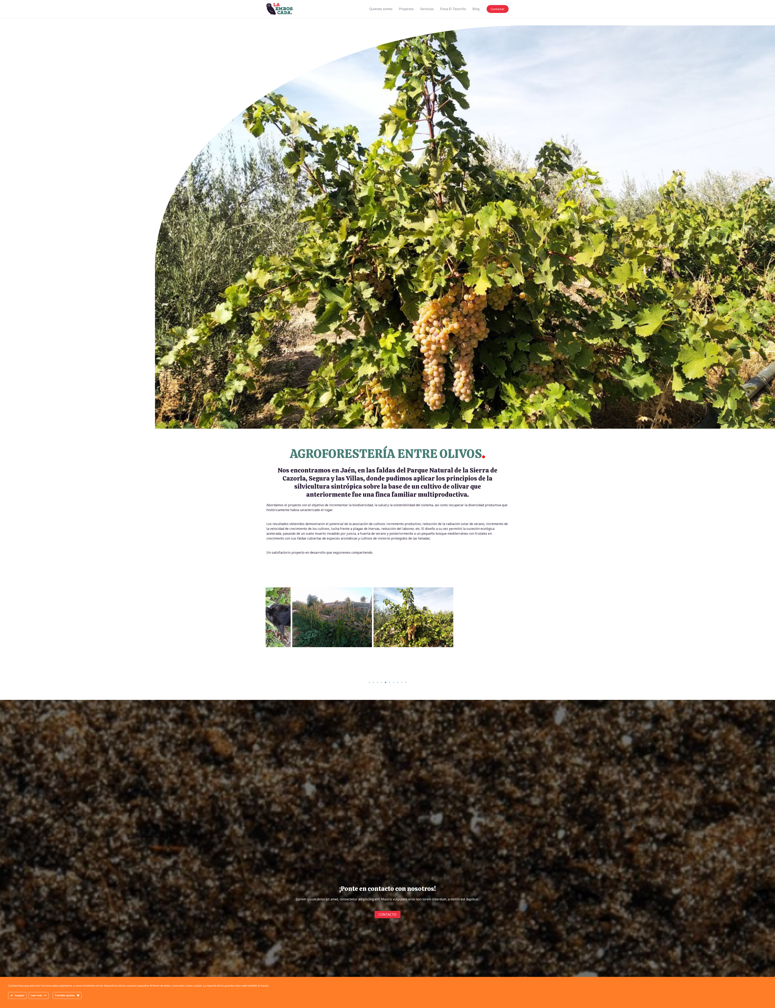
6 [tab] (390, 682)
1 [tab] (369, 682)
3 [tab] (377, 682)
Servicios (427, 9)
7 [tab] (394, 682)
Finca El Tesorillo (453, 9)
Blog (475, 9)
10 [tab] (406, 682)
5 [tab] (385, 682)
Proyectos (406, 9)
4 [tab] (381, 682)
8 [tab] (398, 682)
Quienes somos (381, 9)
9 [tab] (402, 682)
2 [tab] (373, 682)
